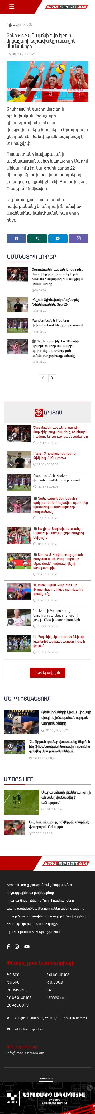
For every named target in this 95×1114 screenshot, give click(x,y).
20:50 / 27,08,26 (57, 730)
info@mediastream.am (25, 1053)
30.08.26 (40, 290)
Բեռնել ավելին (47, 673)
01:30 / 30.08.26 (47, 544)
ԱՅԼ (29, 25)
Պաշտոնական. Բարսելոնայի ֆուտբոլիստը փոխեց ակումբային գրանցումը (58, 589)
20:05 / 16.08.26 (42, 833)
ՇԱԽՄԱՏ (55, 982)
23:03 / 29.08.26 (47, 652)
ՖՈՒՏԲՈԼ (14, 975)
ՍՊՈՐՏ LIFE (57, 998)
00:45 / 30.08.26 (47, 574)
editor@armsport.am (29, 1029)
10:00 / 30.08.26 (47, 518)
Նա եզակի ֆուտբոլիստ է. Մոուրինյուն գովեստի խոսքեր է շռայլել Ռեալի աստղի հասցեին (56, 615)
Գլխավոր (14, 25)
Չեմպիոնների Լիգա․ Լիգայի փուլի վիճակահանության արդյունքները (66, 718)
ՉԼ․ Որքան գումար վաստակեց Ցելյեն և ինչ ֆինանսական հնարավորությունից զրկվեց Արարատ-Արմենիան (59, 746)
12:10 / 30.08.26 (47, 464)
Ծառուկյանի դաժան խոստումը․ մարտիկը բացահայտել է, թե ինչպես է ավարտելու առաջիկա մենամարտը (60, 432)
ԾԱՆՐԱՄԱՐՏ (58, 975)
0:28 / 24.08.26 (53, 809)
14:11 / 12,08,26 (44, 758)
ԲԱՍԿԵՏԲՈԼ (17, 990)
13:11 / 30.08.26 (47, 443)
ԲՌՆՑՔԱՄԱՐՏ (19, 998)
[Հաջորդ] (52, 378)
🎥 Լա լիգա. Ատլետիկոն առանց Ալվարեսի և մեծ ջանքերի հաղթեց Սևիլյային (58, 533)
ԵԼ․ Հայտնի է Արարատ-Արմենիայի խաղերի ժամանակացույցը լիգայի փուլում (59, 641)
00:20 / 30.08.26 (47, 600)
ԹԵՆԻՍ (13, 982)
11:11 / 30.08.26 (47, 487)
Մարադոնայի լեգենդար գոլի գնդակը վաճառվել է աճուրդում (66, 797)
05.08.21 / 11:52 (20, 54)
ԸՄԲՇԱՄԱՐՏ (17, 1005)
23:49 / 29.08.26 (47, 626)
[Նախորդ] (43, 378)
